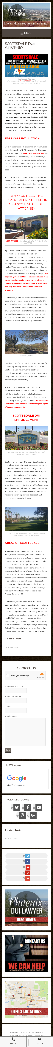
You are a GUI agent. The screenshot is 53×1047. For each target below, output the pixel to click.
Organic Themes (33, 1036)
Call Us (13, 1043)
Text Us (40, 1043)
